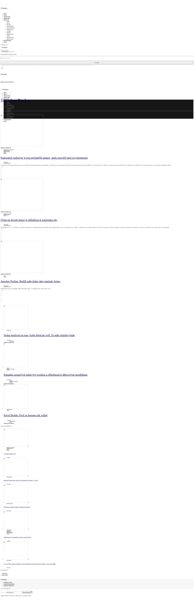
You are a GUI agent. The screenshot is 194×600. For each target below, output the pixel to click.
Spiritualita (7, 151)
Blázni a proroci (10, 38)
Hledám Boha (7, 40)
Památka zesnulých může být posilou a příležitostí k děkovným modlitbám (45, 374)
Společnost (7, 16)
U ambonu (9, 31)
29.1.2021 (9, 567)
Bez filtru (9, 24)
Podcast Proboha (10, 34)
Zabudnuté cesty (10, 29)
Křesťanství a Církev (9, 149)
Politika (9, 330)
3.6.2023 (8, 457)
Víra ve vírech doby (11, 27)
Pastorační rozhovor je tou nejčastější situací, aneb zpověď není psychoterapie (44, 157)
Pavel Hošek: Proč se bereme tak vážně (25, 415)
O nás (5, 42)
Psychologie (7, 150)
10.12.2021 (6, 224)
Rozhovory (7, 18)
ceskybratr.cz (7, 163)
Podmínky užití (8, 582)
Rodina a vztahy (8, 213)
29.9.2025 (9, 340)
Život (5, 15)
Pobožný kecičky (10, 37)
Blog (8, 368)
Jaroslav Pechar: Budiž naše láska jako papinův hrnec (30, 281)
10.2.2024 (6, 162)
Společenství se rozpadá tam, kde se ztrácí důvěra (17, 537)
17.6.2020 (9, 420)
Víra (5, 13)
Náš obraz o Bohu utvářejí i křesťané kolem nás (17, 507)
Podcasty (6, 19)
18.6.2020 (6, 285)
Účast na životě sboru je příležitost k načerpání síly (29, 220)
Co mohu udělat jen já (10, 454)
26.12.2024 (9, 510)
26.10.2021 (9, 379)
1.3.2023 (8, 540)
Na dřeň (8, 35)
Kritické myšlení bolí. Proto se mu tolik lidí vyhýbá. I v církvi (21, 480)
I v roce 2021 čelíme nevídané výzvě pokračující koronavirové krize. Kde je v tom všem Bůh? (30, 564)
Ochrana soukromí (9, 584)
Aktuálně (9, 530)
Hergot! (8, 23)
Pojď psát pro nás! (9, 585)
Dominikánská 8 (10, 26)
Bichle (8, 21)
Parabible (9, 32)
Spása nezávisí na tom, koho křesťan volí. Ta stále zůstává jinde (39, 335)
